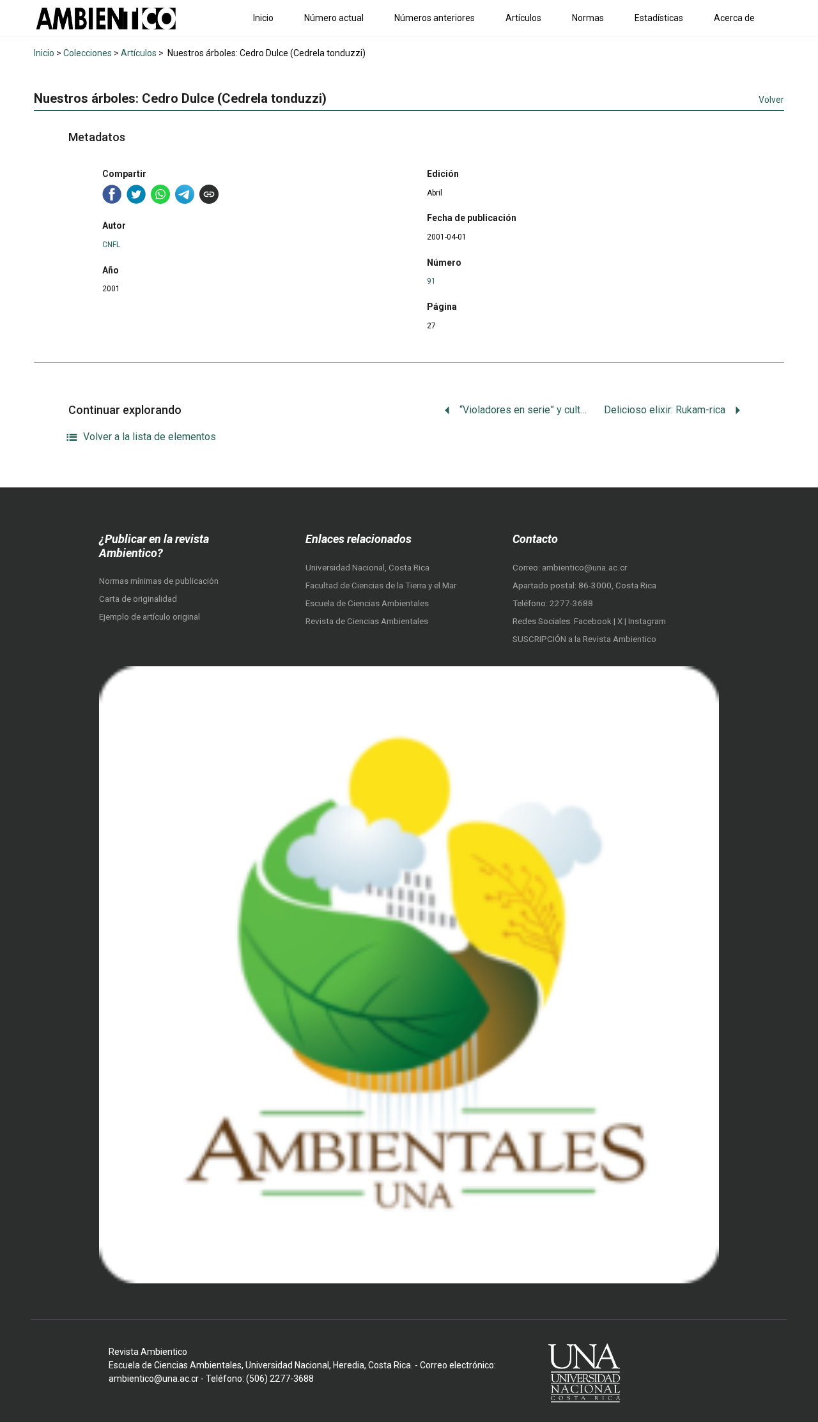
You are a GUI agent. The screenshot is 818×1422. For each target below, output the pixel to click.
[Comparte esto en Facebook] (111, 194)
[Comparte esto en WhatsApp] (160, 194)
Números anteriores (434, 18)
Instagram (647, 621)
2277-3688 (571, 603)
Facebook (594, 621)
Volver (771, 100)
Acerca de (734, 18)
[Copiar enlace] (209, 194)
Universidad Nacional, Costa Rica (367, 567)
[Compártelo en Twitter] (136, 194)
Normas (588, 18)
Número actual (334, 18)
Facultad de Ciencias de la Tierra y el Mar (380, 585)
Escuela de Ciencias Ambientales (367, 603)
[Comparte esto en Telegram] (184, 194)
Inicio (263, 18)
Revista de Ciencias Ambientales (366, 621)
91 (431, 281)
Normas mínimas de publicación (159, 581)
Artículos (523, 18)
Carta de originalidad (138, 599)
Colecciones (87, 53)
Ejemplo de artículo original (149, 617)
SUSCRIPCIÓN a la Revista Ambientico (584, 639)
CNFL (111, 244)
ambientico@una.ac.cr (584, 567)
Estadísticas (659, 18)
